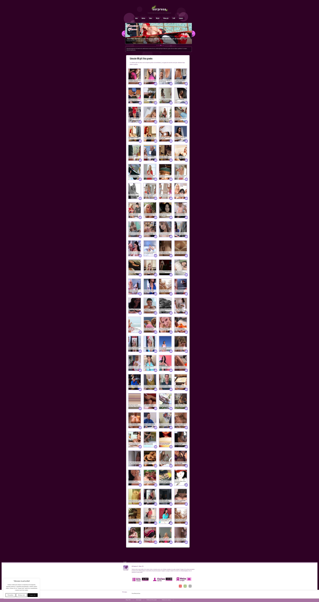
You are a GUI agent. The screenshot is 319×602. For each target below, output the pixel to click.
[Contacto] (181, 18)
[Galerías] (143, 18)
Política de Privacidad (152, 599)
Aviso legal (138, 599)
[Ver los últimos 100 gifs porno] (165, 18)
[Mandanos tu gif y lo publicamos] (173, 18)
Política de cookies (166, 599)
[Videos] (150, 18)
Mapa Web (128, 599)
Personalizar (10, 595)
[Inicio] (136, 18)
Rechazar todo (21, 595)
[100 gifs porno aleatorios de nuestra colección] (157, 18)
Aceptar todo (32, 595)
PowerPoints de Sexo (136, 593)
